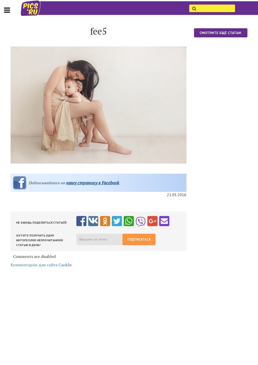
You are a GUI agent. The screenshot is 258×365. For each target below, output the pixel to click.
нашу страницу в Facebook (92, 183)
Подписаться (139, 239)
